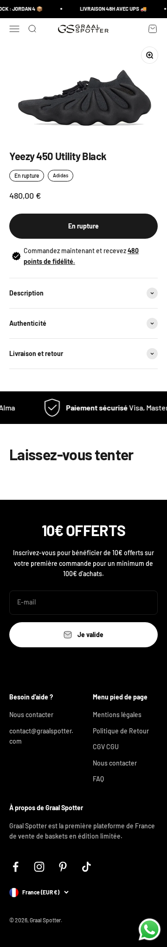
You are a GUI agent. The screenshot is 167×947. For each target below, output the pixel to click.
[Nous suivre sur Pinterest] (63, 866)
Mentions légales (117, 715)
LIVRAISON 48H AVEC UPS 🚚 (111, 9)
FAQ (98, 779)
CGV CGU (106, 747)
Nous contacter (31, 715)
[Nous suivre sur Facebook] (15, 866)
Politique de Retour (121, 731)
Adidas (60, 175)
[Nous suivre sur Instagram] (39, 866)
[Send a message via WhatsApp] (149, 929)
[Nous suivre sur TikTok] (86, 866)
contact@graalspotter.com (41, 736)
